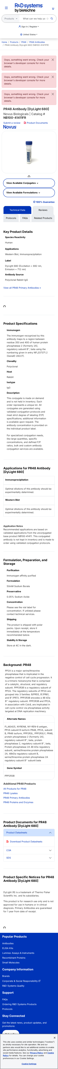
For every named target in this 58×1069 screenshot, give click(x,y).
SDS (8, 857)
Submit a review (11, 122)
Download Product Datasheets (26, 841)
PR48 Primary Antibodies (16, 797)
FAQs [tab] (25, 218)
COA (8, 850)
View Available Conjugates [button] (21, 183)
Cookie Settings (29, 1064)
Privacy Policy (36, 1053)
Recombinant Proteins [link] (13, 957)
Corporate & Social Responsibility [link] (20, 981)
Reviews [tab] (43, 210)
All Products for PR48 (14, 788)
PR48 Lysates (10, 793)
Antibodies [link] (8, 943)
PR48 (23, 42)
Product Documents (37, 122)
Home (4, 42)
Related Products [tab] (43, 218)
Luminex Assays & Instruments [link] (18, 953)
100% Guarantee (45, 202)
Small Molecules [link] (10, 962)
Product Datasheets (16, 832)
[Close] (52, 60)
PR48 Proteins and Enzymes (18, 802)
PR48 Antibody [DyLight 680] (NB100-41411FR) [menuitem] (27, 45)
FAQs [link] (5, 999)
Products (14, 42)
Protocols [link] (7, 1009)
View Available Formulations (22, 192)
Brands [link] (6, 976)
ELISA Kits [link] (7, 948)
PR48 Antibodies (37, 42)
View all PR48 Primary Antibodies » (22, 287)
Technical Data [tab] (17, 210)
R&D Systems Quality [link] (13, 985)
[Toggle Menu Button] (6, 8)
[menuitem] (4, 42)
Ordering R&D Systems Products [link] (19, 1004)
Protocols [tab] (11, 218)
